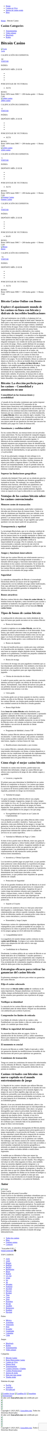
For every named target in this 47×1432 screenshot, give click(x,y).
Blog (8, 12)
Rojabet (9, 1293)
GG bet (8, 1276)
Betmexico (10, 1308)
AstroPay (9, 1387)
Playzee (9, 1291)
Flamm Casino (6, 199)
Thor (8, 1295)
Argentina (9, 1322)
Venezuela (10, 1325)
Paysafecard (10, 1389)
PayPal (8, 1385)
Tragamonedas (11, 31)
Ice (7, 1280)
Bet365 (8, 1267)
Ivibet (8, 1278)
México (9, 1320)
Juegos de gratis (12, 1373)
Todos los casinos (12, 1238)
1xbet (8, 1261)
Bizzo (3, 249)
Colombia (9, 1333)
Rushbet (9, 1310)
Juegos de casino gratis (14, 10)
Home (8, 6)
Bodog (8, 1274)
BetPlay (9, 1265)
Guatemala (10, 1331)
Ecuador (9, 1329)
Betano (8, 1263)
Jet (7, 1282)
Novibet (9, 1289)
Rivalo (8, 1304)
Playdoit (9, 1312)
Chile (8, 1335)
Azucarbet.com (26, 1411)
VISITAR (5, 61)
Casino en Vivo (12, 8)
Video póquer (11, 33)
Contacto (9, 1244)
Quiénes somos (11, 1242)
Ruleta (8, 37)
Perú (7, 1327)
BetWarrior (10, 1269)
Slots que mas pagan (13, 1375)
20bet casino (5, 101)
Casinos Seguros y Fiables (16, 1369)
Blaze (8, 1272)
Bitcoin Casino (11, 1358)
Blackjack (9, 35)
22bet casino (5, 150)
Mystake (9, 1284)
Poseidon (9, 1302)
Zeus (8, 1299)
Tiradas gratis (11, 1377)
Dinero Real (10, 1364)
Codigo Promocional (14, 1371)
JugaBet (9, 1306)
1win (3, 51)
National (9, 1287)
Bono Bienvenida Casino (15, 1360)
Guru (8, 1297)
